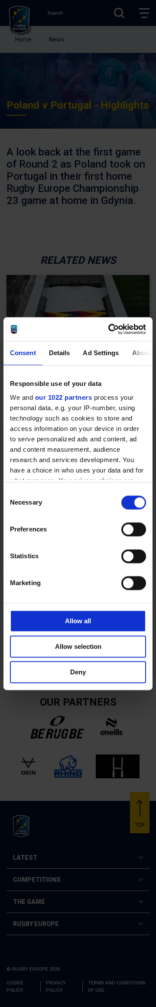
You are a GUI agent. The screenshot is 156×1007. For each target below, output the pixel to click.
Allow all (78, 621)
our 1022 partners (63, 397)
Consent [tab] (23, 352)
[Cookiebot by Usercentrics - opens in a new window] (110, 329)
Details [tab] (59, 352)
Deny (78, 672)
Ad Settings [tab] (101, 352)
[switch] (133, 529)
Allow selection (78, 646)
